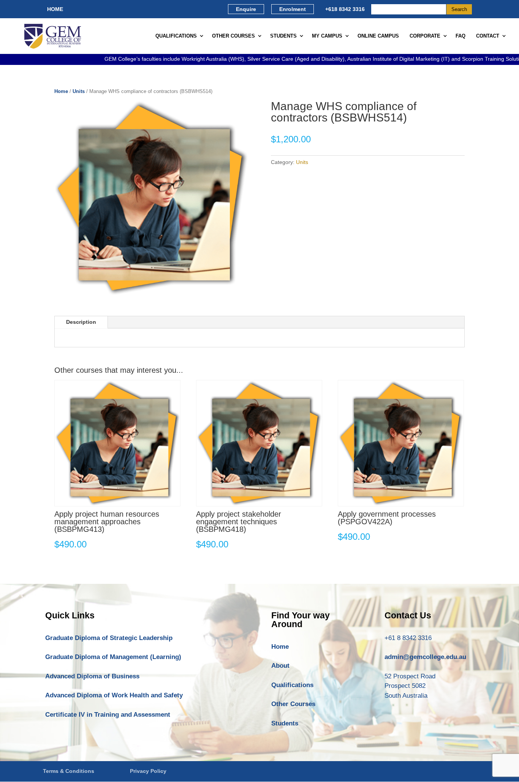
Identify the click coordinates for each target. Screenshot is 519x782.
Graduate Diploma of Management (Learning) (113, 657)
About (280, 665)
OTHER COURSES (233, 36)
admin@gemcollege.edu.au (425, 657)
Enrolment (292, 9)
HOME (55, 9)
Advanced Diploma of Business (92, 676)
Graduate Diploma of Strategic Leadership (108, 638)
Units (79, 91)
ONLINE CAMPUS (378, 36)
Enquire (246, 9)
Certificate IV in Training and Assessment (107, 714)
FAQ (460, 36)
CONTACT (487, 36)
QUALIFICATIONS (176, 36)
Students (284, 723)
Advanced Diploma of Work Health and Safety (114, 695)
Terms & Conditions (68, 771)
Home (61, 91)
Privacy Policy (148, 771)
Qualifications (292, 685)
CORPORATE (425, 36)
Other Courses (293, 704)
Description (81, 322)
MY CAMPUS (327, 36)
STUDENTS (283, 36)
